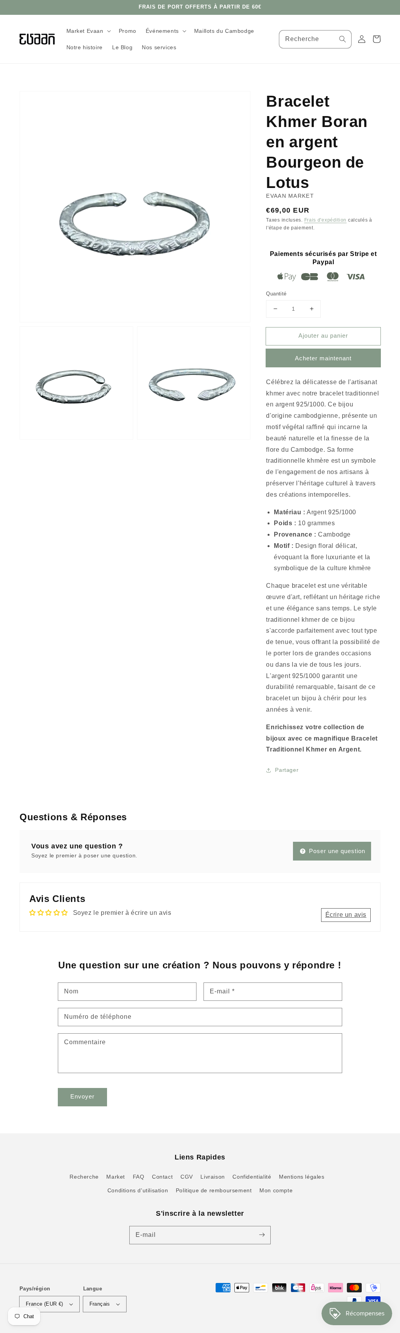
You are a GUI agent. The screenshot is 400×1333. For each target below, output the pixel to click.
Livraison (212, 1177)
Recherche (84, 1177)
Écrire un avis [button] (345, 914)
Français (99, 1304)
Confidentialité (251, 1177)
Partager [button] (286, 770)
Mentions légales (302, 1177)
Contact (162, 1177)
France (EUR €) (44, 1304)
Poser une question (336, 851)
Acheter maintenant (323, 358)
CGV (186, 1177)
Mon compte (276, 1190)
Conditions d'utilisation (137, 1190)
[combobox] (315, 39)
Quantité (276, 294)
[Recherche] (342, 39)
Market (115, 1177)
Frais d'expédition (325, 220)
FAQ (139, 1177)
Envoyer (82, 1096)
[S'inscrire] (261, 1235)
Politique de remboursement (214, 1190)
